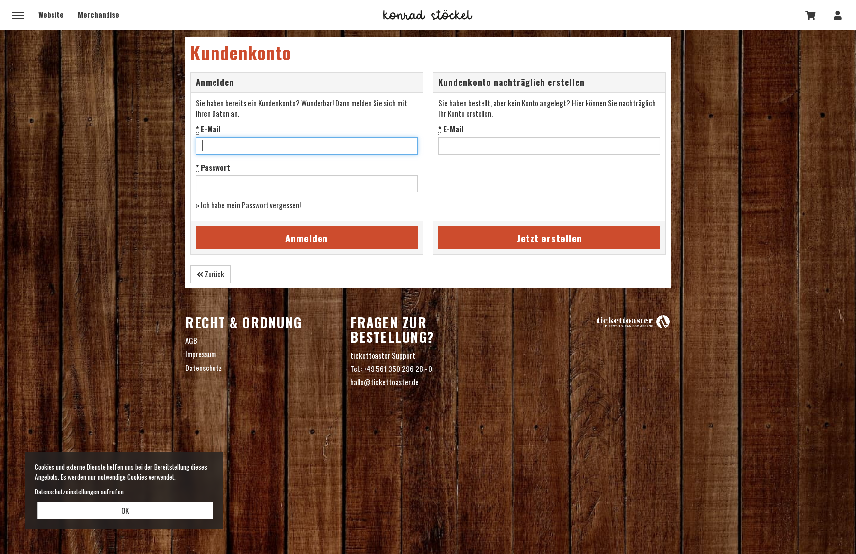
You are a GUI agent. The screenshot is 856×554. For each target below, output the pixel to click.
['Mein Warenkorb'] (811, 14)
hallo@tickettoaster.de (384, 381)
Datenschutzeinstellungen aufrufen (79, 491)
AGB (191, 340)
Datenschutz (203, 367)
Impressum (200, 354)
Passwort (213, 167)
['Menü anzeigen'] (18, 15)
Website (51, 14)
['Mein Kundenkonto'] (838, 14)
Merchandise (98, 14)
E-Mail (208, 129)
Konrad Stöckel (428, 15)
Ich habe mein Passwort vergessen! (251, 204)
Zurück (213, 273)
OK (125, 510)
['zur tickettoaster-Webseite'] (633, 321)
